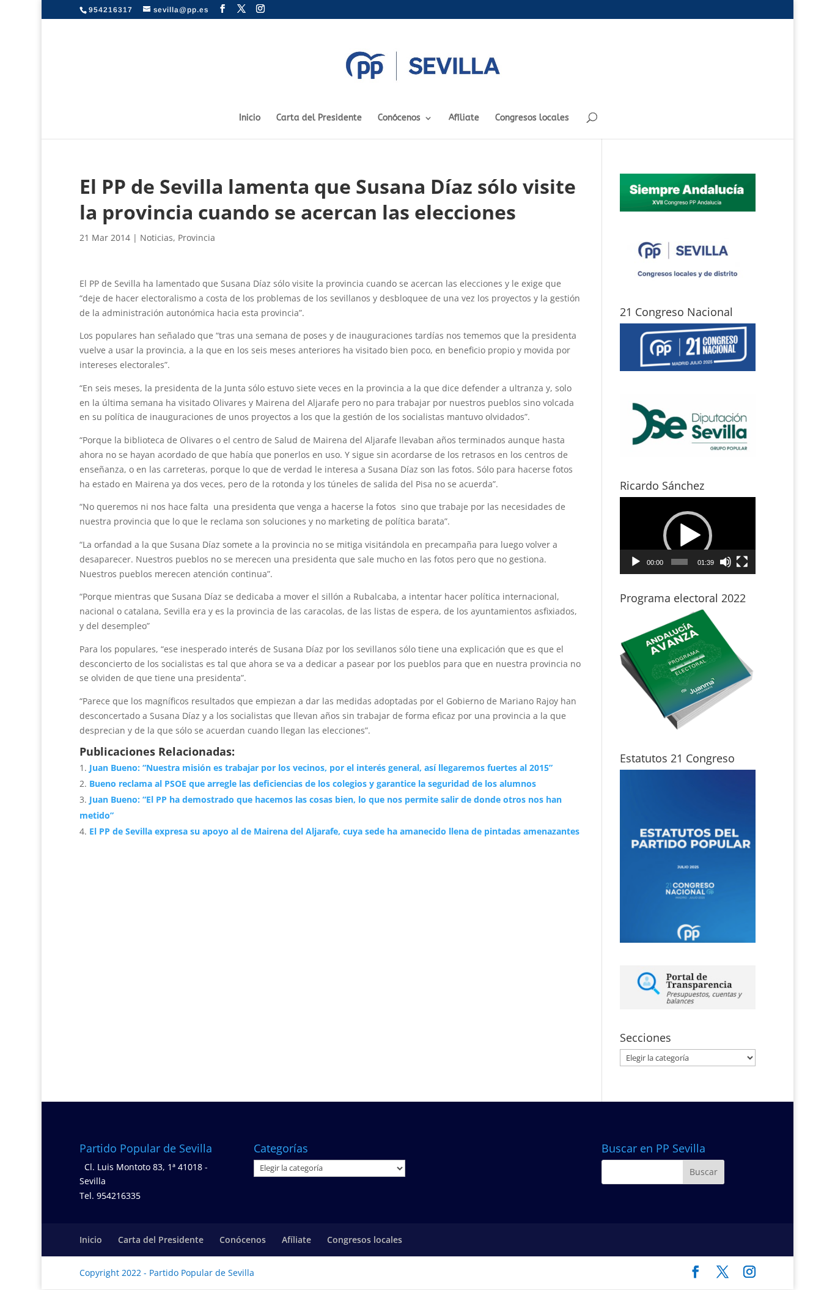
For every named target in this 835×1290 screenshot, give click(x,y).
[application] (688, 535)
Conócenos (399, 118)
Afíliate (464, 118)
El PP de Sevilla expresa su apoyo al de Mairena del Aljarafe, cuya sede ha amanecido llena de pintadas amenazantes (334, 831)
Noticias (156, 237)
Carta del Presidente (319, 118)
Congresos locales (532, 118)
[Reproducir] (636, 562)
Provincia (196, 237)
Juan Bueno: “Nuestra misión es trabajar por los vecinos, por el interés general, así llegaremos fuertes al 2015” (321, 767)
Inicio (249, 118)
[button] (687, 535)
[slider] (679, 562)
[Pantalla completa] (742, 562)
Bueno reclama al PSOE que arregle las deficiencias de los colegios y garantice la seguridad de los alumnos (312, 783)
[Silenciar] (725, 562)
